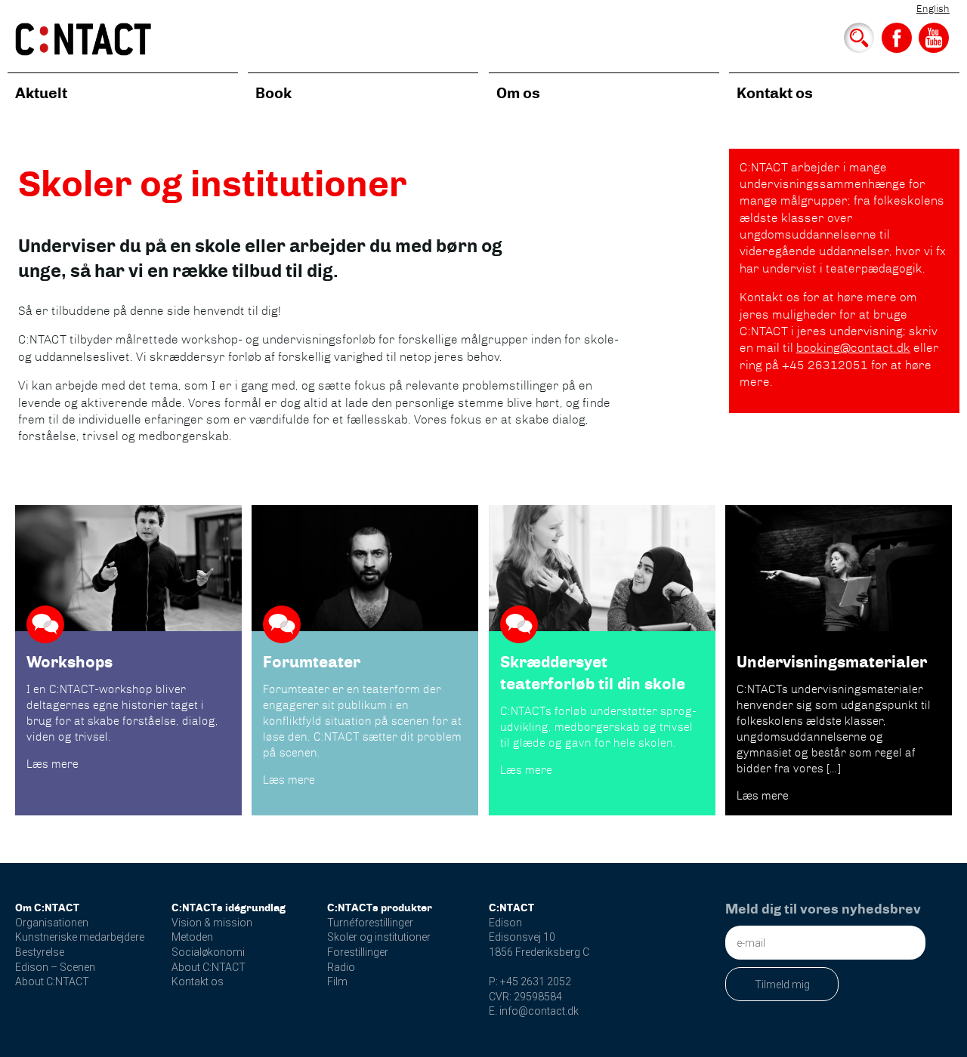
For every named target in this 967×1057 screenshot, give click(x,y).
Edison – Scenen (55, 967)
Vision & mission (211, 923)
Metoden (192, 937)
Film (337, 981)
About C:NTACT (52, 981)
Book (273, 93)
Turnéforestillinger (370, 923)
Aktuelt (41, 93)
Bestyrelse (39, 952)
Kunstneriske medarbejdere (79, 937)
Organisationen (51, 923)
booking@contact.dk (853, 348)
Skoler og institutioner (379, 937)
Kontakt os (775, 93)
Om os (518, 93)
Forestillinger (357, 952)
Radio (341, 967)
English (933, 8)
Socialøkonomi (208, 952)
